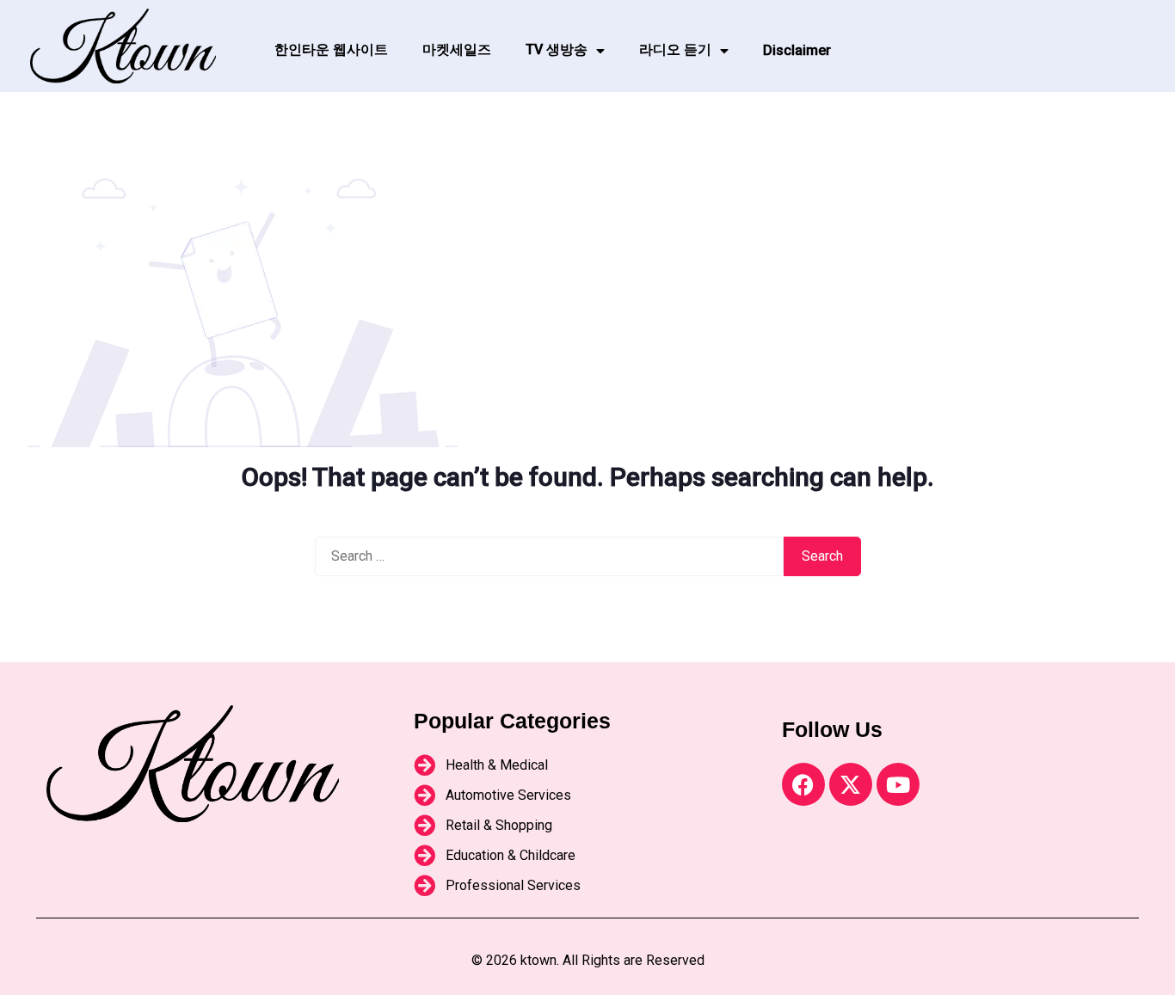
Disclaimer (797, 50)
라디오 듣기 (675, 49)
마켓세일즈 (456, 49)
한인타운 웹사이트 (331, 49)
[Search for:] (549, 556)
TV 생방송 (557, 49)
